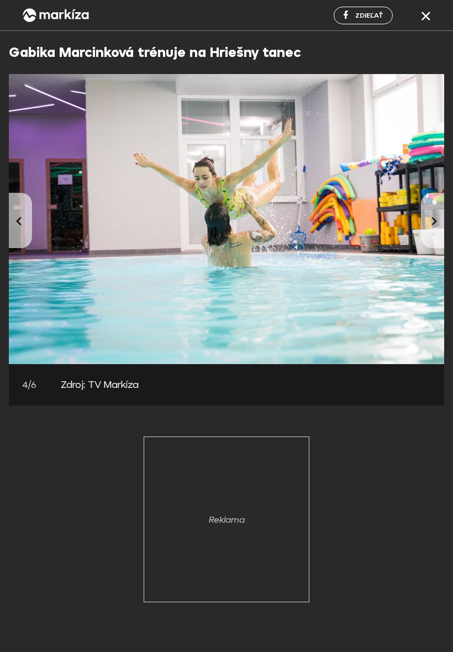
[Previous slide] (20, 220)
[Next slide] (432, 220)
